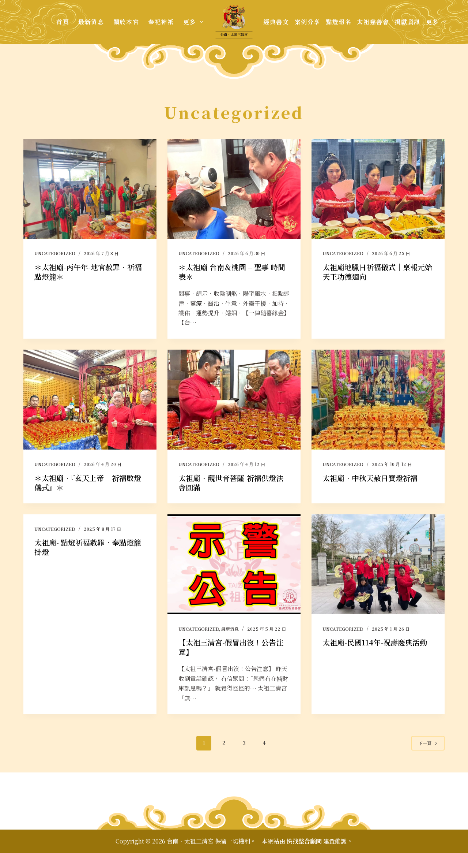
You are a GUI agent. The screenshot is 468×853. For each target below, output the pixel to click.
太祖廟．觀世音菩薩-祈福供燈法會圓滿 (230, 483)
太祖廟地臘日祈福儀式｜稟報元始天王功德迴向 (377, 272)
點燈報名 (338, 22)
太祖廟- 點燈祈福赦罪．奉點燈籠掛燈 (87, 547)
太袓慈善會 (373, 22)
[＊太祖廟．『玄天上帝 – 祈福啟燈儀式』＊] (89, 400)
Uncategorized (54, 253)
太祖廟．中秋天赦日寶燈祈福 (370, 478)
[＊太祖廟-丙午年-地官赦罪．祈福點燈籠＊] (89, 189)
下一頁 (424, 743)
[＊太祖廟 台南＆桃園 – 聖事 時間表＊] (234, 189)
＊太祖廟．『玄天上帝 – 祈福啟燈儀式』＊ (87, 483)
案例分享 (307, 22)
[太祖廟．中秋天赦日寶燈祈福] (378, 400)
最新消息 (91, 22)
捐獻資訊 (407, 22)
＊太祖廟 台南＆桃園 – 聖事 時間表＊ (231, 272)
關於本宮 (126, 22)
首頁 (62, 22)
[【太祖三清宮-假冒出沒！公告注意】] (234, 564)
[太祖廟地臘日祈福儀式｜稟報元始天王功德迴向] (378, 189)
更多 (189, 22)
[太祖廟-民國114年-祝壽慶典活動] (378, 564)
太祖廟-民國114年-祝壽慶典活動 (374, 642)
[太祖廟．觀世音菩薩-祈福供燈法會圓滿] (234, 400)
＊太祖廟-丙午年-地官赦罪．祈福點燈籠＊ (88, 272)
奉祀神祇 (161, 22)
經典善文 (276, 22)
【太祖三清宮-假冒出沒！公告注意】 (230, 647)
